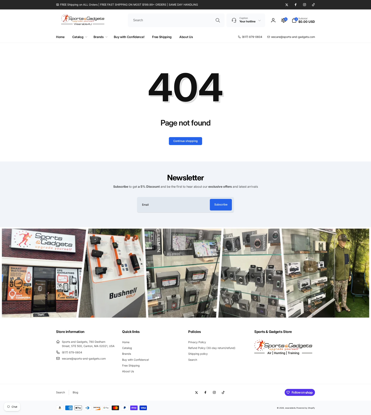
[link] (127, 5)
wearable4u (290, 408)
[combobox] (176, 20)
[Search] (218, 20)
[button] (303, 20)
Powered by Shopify (305, 408)
